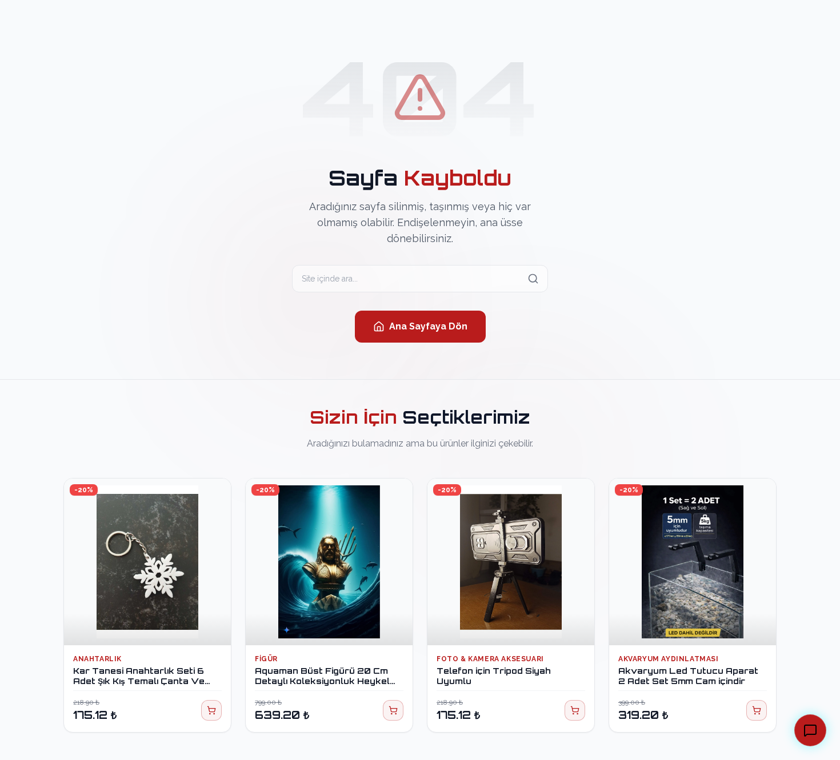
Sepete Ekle (154, 625)
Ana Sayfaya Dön (428, 326)
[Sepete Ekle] (211, 710)
